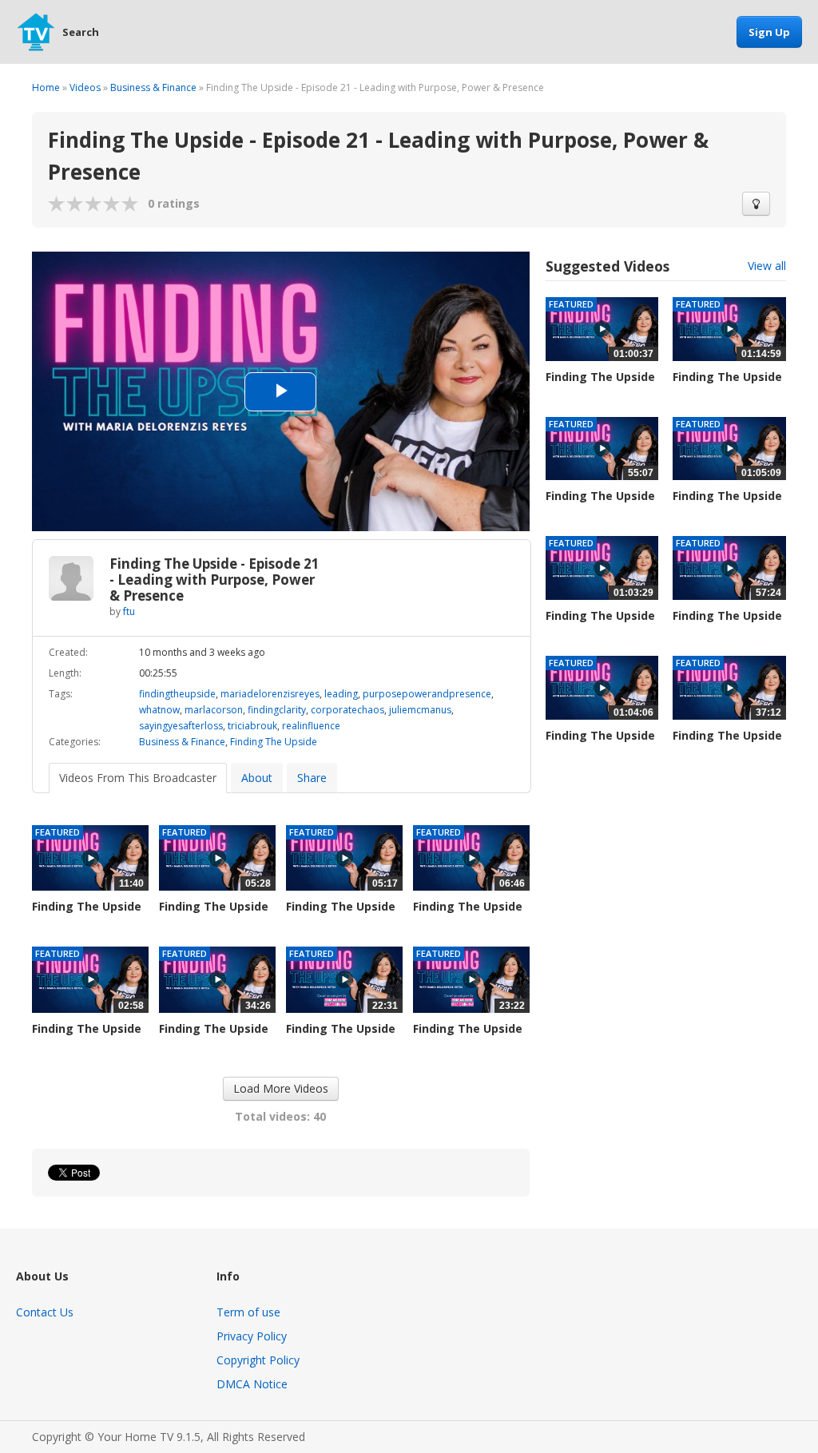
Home (46, 87)
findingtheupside (177, 694)
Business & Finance (153, 87)
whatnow (159, 710)
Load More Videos (280, 1088)
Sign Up (769, 32)
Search (80, 32)
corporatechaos (347, 710)
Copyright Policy (258, 1360)
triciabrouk (252, 725)
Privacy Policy (251, 1336)
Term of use (248, 1312)
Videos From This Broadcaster (137, 777)
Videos (85, 87)
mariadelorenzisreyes (270, 694)
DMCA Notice (252, 1383)
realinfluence (311, 725)
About (256, 777)
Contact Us (44, 1312)
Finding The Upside (273, 741)
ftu (129, 611)
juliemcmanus (420, 710)
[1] (57, 204)
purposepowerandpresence (427, 694)
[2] (66, 204)
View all (767, 265)
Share (312, 777)
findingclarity (277, 710)
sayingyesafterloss (181, 725)
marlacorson (214, 710)
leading (341, 694)
